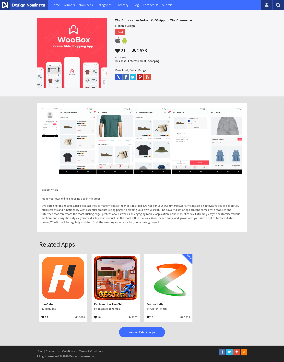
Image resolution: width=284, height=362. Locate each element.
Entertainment (137, 61)
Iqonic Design (126, 26)
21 (123, 49)
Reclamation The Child (109, 304)
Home (55, 5)
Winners (69, 5)
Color (133, 70)
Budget (142, 70)
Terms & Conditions (91, 351)
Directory (121, 5)
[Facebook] (222, 352)
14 (46, 317)
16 (99, 317)
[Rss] (244, 352)
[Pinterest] (236, 352)
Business (120, 61)
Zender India (155, 304)
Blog (135, 5)
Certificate (68, 351)
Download (121, 70)
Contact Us (150, 5)
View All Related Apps (142, 332)
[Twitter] (229, 352)
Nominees (86, 5)
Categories (104, 5)
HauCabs (47, 304)
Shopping (153, 61)
